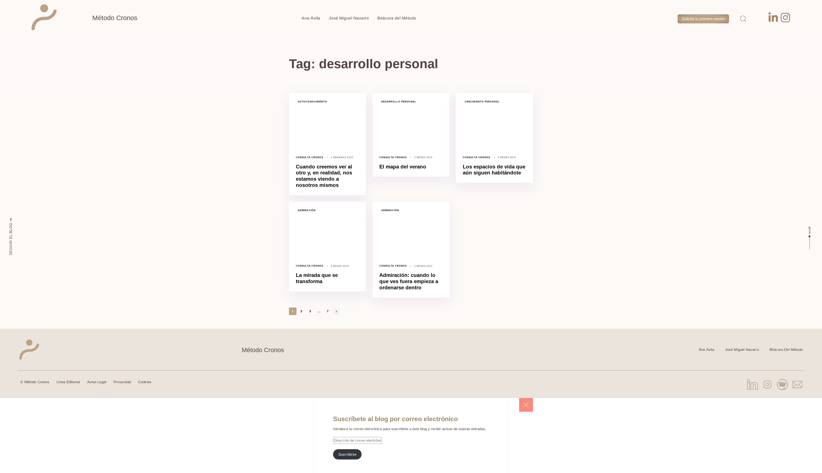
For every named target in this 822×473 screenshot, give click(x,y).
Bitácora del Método (396, 18)
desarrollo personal (398, 101)
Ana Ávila (311, 18)
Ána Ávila (706, 349)
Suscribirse (347, 454)
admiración (307, 210)
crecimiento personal (482, 101)
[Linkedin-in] (773, 17)
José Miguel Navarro (349, 18)
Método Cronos (114, 18)
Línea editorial (68, 382)
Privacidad (122, 382)
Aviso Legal (96, 382)
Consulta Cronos (309, 157)
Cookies (144, 382)
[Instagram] (785, 17)
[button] (743, 18)
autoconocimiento (312, 101)
